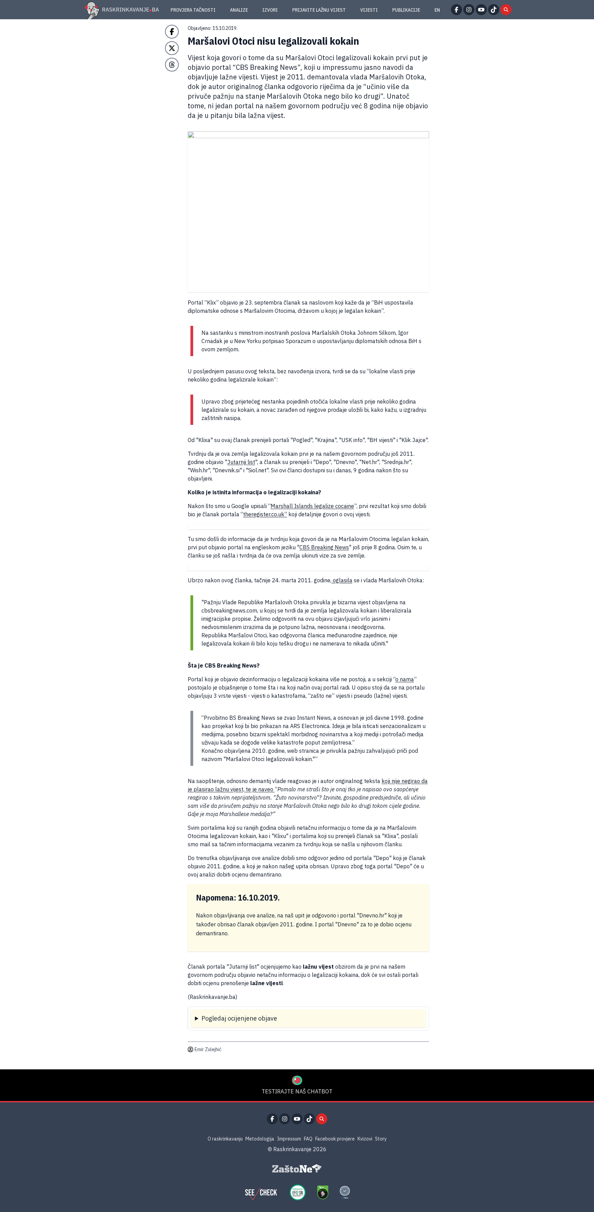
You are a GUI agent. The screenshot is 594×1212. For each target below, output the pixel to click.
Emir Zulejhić (208, 1049)
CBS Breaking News (324, 547)
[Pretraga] (506, 9)
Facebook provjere (335, 1139)
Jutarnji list (241, 462)
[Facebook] (456, 9)
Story (381, 1139)
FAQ (308, 1139)
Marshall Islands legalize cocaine (312, 506)
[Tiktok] (493, 9)
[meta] (344, 1192)
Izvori (270, 10)
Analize (239, 10)
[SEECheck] (261, 1192)
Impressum (289, 1139)
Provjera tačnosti (193, 10)
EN (437, 10)
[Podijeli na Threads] (172, 64)
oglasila (341, 580)
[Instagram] (468, 9)
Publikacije (406, 10)
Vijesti (369, 10)
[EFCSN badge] (297, 1192)
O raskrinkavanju (225, 1139)
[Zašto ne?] (297, 1168)
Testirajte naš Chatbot (297, 1091)
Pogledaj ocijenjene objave (239, 1018)
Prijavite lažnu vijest (319, 10)
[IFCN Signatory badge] (322, 1192)
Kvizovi (365, 1139)
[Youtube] (481, 9)
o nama (404, 679)
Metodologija (259, 1139)
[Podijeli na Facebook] (172, 31)
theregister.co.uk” (265, 514)
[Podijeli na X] (172, 48)
